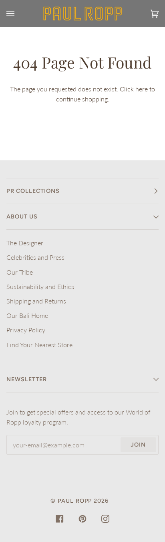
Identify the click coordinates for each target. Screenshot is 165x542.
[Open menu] (18, 13)
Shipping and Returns (36, 301)
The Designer (24, 243)
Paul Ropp (75, 500)
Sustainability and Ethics (40, 286)
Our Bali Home (27, 315)
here (141, 89)
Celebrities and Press (35, 257)
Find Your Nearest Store (39, 344)
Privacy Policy (25, 330)
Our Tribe (19, 272)
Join (138, 444)
